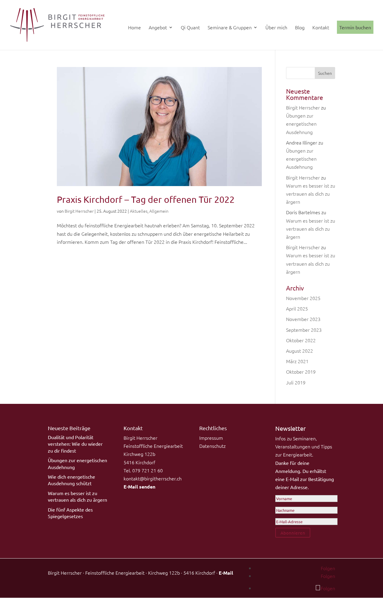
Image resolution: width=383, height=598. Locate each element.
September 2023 (304, 329)
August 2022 (299, 350)
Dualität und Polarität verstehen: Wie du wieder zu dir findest (75, 444)
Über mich (276, 28)
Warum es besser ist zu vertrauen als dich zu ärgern (310, 193)
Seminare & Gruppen (230, 28)
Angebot (158, 28)
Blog (300, 28)
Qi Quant (190, 28)
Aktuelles (139, 211)
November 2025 (303, 298)
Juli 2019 (296, 382)
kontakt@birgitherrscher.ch (153, 478)
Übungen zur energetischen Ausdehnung (301, 123)
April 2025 (297, 308)
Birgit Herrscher (79, 211)
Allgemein (158, 211)
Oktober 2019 (301, 371)
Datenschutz (212, 445)
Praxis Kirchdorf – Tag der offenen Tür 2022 (146, 199)
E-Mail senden (139, 486)
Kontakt (320, 28)
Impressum (211, 437)
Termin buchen (355, 27)
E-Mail (226, 573)
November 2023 (303, 319)
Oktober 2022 (301, 340)
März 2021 (297, 361)
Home (134, 28)
